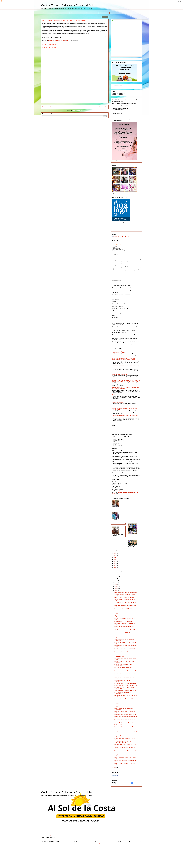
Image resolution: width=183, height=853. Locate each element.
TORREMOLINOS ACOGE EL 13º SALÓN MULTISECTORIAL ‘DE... (123, 742)
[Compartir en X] (74, 40)
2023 (115, 557)
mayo (116, 582)
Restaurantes (65, 12)
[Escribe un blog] (73, 40)
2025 (115, 555)
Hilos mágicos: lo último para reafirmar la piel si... (125, 592)
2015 (115, 565)
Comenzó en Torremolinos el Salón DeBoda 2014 (125, 729)
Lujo (96, 12)
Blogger (99, 843)
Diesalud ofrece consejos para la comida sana (124, 597)
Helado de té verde (116, 244)
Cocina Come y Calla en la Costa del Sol (67, 5)
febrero (116, 588)
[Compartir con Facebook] (76, 40)
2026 (115, 553)
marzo (116, 586)
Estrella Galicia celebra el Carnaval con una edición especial (125, 394)
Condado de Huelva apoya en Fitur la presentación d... (122, 681)
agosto (116, 576)
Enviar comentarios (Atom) (77, 110)
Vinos (81, 12)
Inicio (76, 106)
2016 (115, 563)
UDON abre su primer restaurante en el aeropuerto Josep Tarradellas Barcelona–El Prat (125, 401)
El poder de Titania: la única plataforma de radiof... (125, 683)
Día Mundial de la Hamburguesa (119, 374)
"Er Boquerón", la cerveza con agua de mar (124, 724)
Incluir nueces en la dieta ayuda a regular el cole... (125, 714)
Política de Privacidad (56, 835)
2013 (115, 767)
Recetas (51, 12)
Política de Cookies (66, 835)
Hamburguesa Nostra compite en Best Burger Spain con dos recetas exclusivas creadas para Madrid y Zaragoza (125, 359)
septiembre (117, 574)
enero (116, 590)
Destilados (89, 12)
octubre (116, 573)
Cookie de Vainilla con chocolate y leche (123, 621)
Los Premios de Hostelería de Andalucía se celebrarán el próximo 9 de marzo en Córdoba (125, 416)
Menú (44, 12)
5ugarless (87, 843)
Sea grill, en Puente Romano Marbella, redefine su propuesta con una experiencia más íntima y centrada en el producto (126, 381)
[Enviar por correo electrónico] (72, 40)
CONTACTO (43, 835)
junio (116, 580)
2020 (115, 561)
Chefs (57, 12)
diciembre (117, 569)
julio (116, 578)
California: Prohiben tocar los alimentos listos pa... (125, 722)
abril (116, 584)
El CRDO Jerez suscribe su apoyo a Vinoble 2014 (125, 685)
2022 (115, 559)
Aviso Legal (49, 835)
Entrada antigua (103, 106)
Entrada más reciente (47, 106)
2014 (115, 567)
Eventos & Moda (104, 12)
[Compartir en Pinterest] (77, 40)
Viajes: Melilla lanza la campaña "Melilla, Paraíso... (125, 690)
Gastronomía (74, 12)
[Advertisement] (74, 92)
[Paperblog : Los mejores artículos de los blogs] (115, 776)
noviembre (117, 571)
